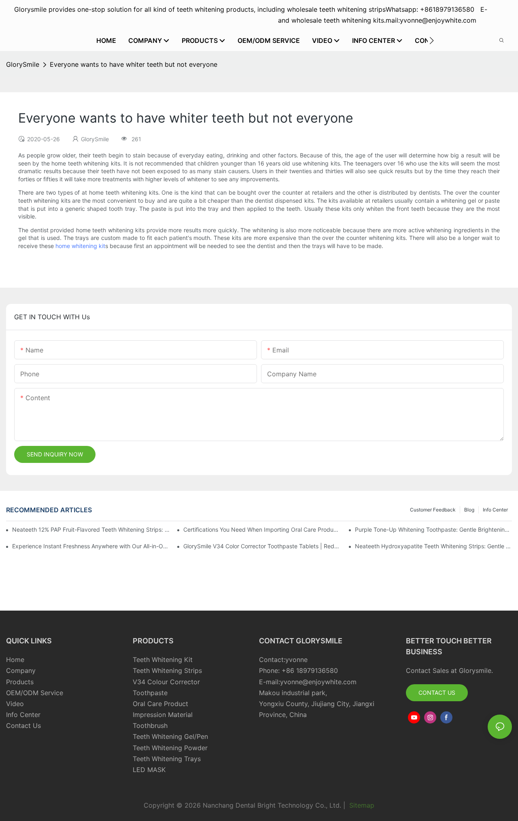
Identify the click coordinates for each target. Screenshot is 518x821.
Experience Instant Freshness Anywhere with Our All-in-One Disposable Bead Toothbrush (90, 546)
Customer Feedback (433, 510)
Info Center (495, 510)
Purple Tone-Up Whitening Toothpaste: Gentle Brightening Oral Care (433, 529)
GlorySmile (22, 64)
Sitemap (360, 805)
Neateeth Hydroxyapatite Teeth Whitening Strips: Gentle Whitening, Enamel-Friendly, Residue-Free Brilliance (433, 546)
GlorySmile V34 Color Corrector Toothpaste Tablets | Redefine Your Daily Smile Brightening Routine (261, 546)
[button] (431, 40)
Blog (469, 510)
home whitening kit (80, 245)
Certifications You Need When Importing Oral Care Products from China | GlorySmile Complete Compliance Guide (261, 529)
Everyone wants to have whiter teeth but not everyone (133, 64)
